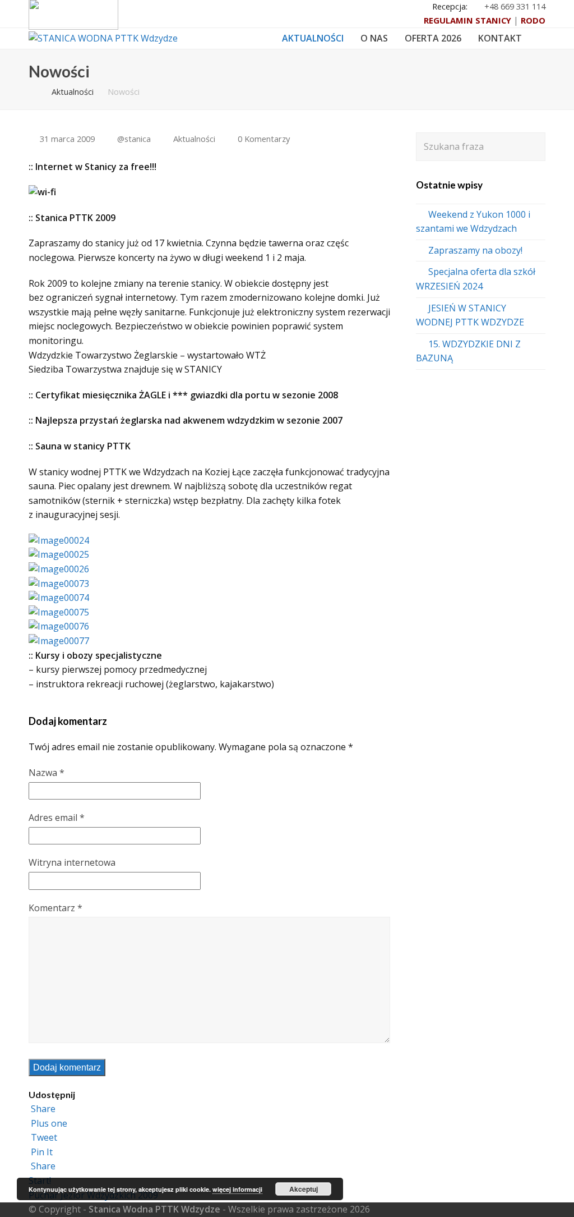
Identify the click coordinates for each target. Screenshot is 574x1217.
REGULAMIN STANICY (467, 20)
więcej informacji (237, 1189)
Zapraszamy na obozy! (475, 250)
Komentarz (55, 908)
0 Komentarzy (264, 138)
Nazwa (46, 772)
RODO (533, 20)
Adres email (57, 817)
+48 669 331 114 (514, 6)
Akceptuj (303, 1189)
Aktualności (194, 138)
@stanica (134, 138)
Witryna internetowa (72, 862)
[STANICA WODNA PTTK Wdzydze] (103, 37)
